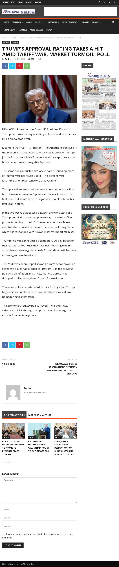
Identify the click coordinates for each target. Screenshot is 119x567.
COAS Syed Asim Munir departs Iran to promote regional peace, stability (13, 448)
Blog (20, 2)
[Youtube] (114, 2)
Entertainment (69, 22)
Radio (29, 2)
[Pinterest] (19, 66)
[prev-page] (4, 461)
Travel (95, 22)
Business (39, 22)
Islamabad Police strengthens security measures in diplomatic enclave (62, 368)
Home (6, 22)
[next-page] (9, 461)
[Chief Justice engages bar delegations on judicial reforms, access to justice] (65, 431)
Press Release (36, 30)
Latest (13, 37)
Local (38, 2)
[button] (113, 22)
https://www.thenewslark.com (36, 392)
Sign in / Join (8, 2)
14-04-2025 (8, 363)
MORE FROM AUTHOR (39, 415)
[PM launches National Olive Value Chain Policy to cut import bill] (39, 431)
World (29, 22)
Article (23, 30)
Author (8, 59)
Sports (85, 22)
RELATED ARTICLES (14, 415)
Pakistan (16, 22)
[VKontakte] (109, 2)
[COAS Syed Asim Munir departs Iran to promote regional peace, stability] (13, 431)
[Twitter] (104, 2)
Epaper (49, 30)
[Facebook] (99, 2)
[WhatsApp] (27, 66)
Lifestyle (52, 22)
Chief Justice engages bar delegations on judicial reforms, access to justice (64, 448)
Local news (9, 30)
